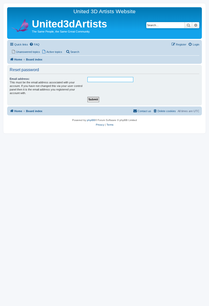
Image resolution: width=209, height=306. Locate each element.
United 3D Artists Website (104, 11)
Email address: (20, 78)
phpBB (91, 120)
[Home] (20, 24)
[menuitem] (34, 44)
